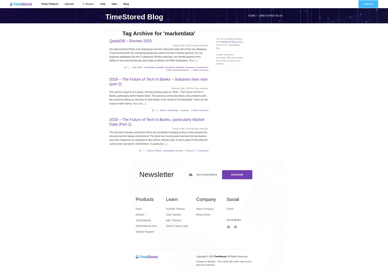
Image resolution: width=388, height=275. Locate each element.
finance (185, 110)
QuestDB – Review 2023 (130, 41)
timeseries (184, 70)
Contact (368, 4)
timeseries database (174, 67)
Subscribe (237, 174)
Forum (230, 209)
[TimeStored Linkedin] (235, 227)
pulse (175, 70)
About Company (205, 209)
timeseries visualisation (197, 67)
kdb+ (114, 4)
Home (252, 15)
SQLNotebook (143, 220)
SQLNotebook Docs (146, 226)
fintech (163, 110)
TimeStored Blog (271, 15)
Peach (88, 4)
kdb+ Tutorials (173, 220)
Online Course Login (177, 226)
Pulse (139, 209)
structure (179, 150)
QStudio (69, 4)
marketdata (149, 67)
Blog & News (203, 214)
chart (134, 67)
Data (103, 4)
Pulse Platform (50, 4)
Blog (126, 4)
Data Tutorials (173, 214)
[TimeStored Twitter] (229, 227)
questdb (160, 67)
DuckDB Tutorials (175, 209)
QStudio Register (145, 231)
